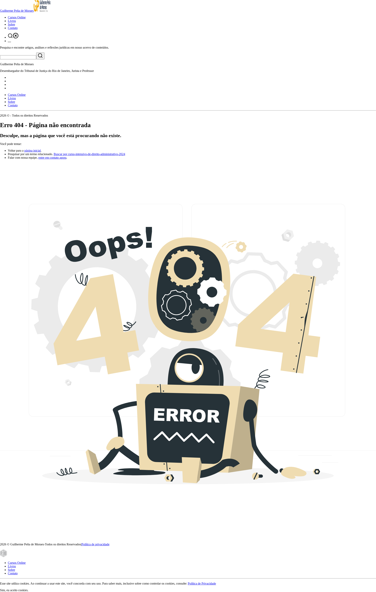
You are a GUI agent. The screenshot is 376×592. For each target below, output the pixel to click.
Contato (13, 28)
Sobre (11, 24)
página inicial (32, 150)
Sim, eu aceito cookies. (14, 590)
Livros (12, 21)
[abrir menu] (9, 42)
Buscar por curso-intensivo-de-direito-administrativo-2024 (89, 154)
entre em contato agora (52, 157)
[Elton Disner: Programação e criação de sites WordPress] (3, 556)
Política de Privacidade (202, 583)
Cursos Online (17, 17)
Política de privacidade (95, 544)
